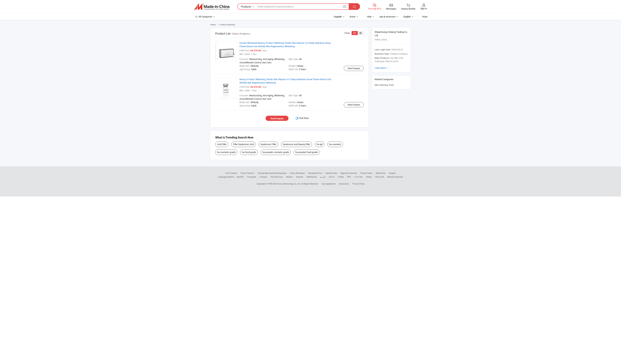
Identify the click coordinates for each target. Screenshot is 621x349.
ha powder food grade (306, 152)
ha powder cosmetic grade (275, 152)
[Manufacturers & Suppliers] (211, 6)
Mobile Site (380, 173)
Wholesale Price (315, 173)
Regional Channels (349, 173)
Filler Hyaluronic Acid (243, 144)
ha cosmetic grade (226, 152)
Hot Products (231, 173)
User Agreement (329, 183)
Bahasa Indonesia (395, 176)
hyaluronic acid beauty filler (296, 144)
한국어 (332, 176)
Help (369, 16)
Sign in (423, 8)
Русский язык (277, 176)
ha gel (320, 144)
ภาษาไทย (358, 176)
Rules (425, 16)
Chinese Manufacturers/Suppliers (272, 173)
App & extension (387, 16)
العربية (322, 176)
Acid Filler (222, 144)
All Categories (205, 16)
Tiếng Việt (379, 176)
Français (263, 176)
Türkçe (368, 176)
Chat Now (304, 118)
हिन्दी (349, 176)
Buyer (353, 16)
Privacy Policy (358, 183)
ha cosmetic (335, 144)
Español (240, 176)
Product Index (366, 173)
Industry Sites (331, 173)
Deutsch (299, 176)
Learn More (382, 67)
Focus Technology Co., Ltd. (289, 183)
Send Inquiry (354, 68)
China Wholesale (297, 173)
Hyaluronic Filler (268, 144)
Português (251, 176)
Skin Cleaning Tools (384, 84)
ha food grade (249, 152)
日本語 (341, 176)
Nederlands (312, 176)
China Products (247, 173)
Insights (392, 173)
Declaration (344, 183)
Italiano (289, 176)
